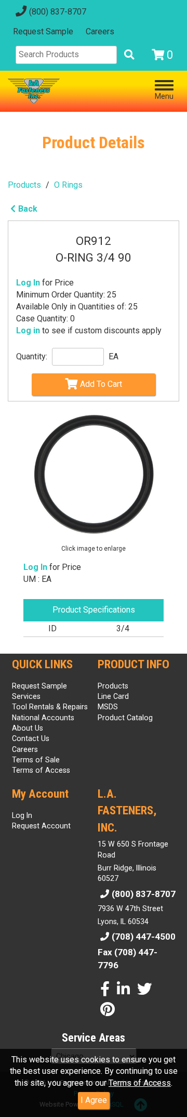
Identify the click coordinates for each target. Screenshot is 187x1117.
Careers (100, 31)
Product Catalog (125, 717)
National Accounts (43, 717)
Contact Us (30, 738)
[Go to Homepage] (34, 91)
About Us (27, 728)
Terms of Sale (36, 760)
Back (27, 209)
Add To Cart (101, 384)
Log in (28, 330)
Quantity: (31, 356)
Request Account (41, 826)
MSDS (108, 707)
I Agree (94, 1100)
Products (24, 185)
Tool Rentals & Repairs (50, 707)
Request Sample (43, 31)
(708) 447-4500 (144, 936)
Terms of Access (140, 1083)
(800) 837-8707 (57, 12)
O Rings (68, 185)
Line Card (113, 696)
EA (113, 356)
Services (26, 696)
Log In (28, 283)
